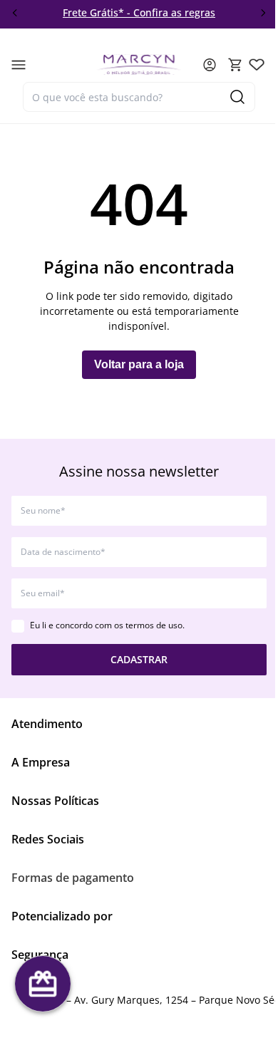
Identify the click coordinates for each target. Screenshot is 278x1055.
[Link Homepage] (139, 64)
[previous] (15, 12)
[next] (263, 12)
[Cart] (235, 64)
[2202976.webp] (257, 64)
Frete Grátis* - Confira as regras (105, 12)
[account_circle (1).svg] (210, 65)
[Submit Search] (237, 97)
